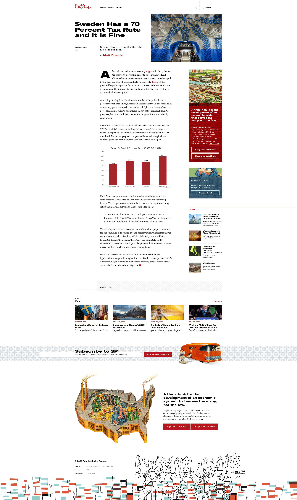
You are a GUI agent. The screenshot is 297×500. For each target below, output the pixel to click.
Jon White (90, 473)
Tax (76, 50)
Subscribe (199, 180)
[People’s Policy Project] (84, 6)
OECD (120, 125)
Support (205, 150)
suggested (151, 71)
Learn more (214, 143)
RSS (88, 470)
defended (156, 81)
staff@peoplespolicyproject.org (99, 466)
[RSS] (196, 8)
